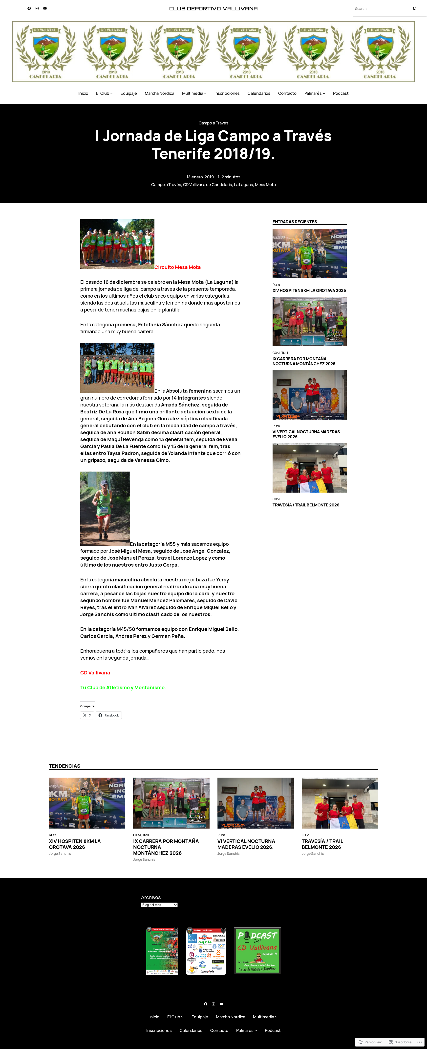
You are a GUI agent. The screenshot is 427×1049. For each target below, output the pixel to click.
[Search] (414, 8)
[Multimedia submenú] (205, 93)
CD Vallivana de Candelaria (207, 184)
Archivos (151, 897)
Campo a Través (214, 123)
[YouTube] (45, 8)
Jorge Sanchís (60, 853)
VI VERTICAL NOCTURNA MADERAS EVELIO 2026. (306, 434)
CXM (276, 352)
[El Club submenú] (111, 93)
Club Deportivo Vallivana (213, 8)
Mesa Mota (265, 184)
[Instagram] (37, 8)
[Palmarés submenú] (324, 93)
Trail (284, 352)
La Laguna (243, 184)
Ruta (276, 284)
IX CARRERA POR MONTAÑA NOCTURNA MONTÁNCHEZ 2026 (304, 361)
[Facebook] (29, 8)
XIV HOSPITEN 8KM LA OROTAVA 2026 (309, 290)
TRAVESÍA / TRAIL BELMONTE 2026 (306, 504)
